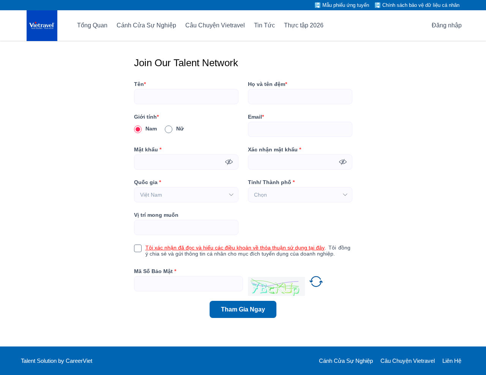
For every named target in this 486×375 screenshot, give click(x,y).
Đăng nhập (447, 25)
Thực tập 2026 (303, 25)
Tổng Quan (92, 25)
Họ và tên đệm (267, 84)
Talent (29, 361)
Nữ (180, 129)
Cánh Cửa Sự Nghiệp (146, 25)
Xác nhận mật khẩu (274, 149)
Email (256, 117)
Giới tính (146, 117)
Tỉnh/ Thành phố (271, 182)
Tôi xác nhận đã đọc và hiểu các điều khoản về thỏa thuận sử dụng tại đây (235, 248)
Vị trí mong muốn (156, 215)
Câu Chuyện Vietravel (215, 25)
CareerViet (79, 361)
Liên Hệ (451, 361)
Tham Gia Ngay (243, 309)
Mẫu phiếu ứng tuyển (345, 5)
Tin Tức (264, 25)
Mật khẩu (147, 149)
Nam (151, 129)
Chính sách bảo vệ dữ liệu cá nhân (420, 5)
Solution (47, 361)
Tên (140, 84)
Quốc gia (147, 182)
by (62, 361)
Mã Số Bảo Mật (155, 271)
